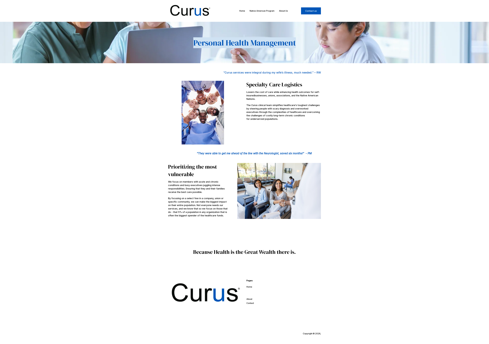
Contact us (311, 11)
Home (242, 11)
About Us (283, 11)
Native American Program (262, 11)
